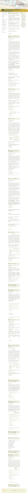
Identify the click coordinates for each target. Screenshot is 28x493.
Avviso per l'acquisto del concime (4, 20)
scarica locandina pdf (10, 282)
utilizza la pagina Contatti (23, 21)
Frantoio (13, 9)
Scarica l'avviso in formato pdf (11, 377)
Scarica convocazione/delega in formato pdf (13, 175)
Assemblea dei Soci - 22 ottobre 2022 (4, 25)
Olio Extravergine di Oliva (5, 11)
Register (7, 0)
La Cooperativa (6, 9)
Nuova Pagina (3, 32)
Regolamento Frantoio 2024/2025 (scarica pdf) (13, 287)
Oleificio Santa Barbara (19, 4)
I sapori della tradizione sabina (4, 28)
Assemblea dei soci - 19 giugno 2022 (4, 22)
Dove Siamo (9, 9)
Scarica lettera (10, 228)
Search (5, 0)
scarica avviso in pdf (10, 116)
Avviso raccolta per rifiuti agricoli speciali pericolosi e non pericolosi (4, 14)
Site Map (3, 0)
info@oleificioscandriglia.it (11, 30)
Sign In (9, 0)
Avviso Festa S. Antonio (4, 30)
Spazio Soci (16, 9)
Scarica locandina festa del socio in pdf (13, 482)
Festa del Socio (10, 11)
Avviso (3, 17)
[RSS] (3, 490)
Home (2, 9)
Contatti (19, 9)
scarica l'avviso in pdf (10, 261)
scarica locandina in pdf (11, 86)
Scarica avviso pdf (10, 481)
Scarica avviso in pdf (11, 429)
